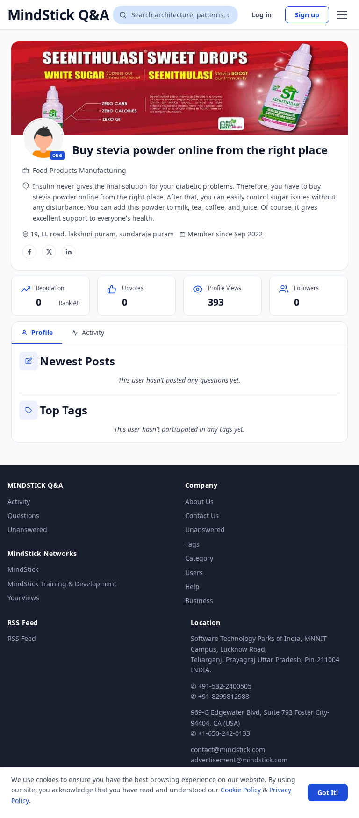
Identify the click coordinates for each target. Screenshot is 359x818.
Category (199, 558)
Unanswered (27, 529)
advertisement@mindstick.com (239, 759)
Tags (192, 544)
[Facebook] (29, 252)
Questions (23, 515)
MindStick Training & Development (61, 583)
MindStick (22, 569)
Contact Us (202, 515)
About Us (199, 501)
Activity (18, 501)
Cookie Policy (241, 789)
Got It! (327, 792)
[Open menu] (342, 15)
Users (194, 572)
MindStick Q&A (58, 15)
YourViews (23, 597)
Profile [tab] (42, 332)
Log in (261, 14)
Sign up (307, 14)
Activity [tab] (93, 332)
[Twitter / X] (49, 252)
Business (199, 600)
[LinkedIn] (69, 252)
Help (192, 586)
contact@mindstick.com (228, 749)
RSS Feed (21, 638)
